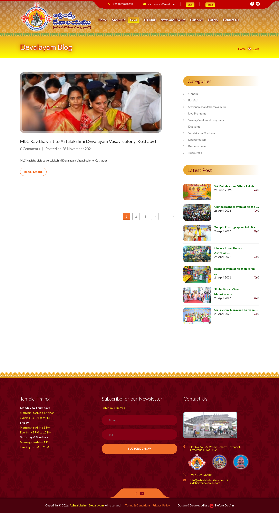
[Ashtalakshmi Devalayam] (56, 16)
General (193, 93)
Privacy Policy (161, 505)
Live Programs (197, 113)
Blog (210, 4)
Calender (196, 20)
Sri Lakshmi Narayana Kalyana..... (236, 310)
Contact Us (231, 20)
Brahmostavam (197, 146)
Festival (193, 100)
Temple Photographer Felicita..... (236, 227)
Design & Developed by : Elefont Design (206, 505)
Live (190, 4)
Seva (133, 20)
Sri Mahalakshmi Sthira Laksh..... (235, 186)
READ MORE (33, 172)
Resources (195, 152)
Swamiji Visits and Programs (206, 120)
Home (102, 20)
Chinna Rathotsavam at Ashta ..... (236, 206)
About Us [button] (118, 20)
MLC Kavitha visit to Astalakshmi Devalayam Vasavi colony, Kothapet (88, 141)
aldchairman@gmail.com (161, 4)
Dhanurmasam (197, 139)
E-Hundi (150, 20)
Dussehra (194, 126)
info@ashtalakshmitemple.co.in (209, 480)
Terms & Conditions (138, 505)
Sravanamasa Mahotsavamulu (207, 107)
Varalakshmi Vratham (201, 133)
